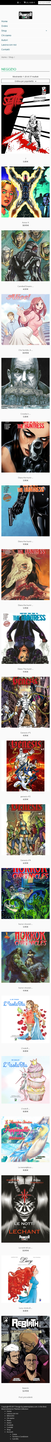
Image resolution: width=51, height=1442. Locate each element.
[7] (25, 119)
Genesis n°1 (25, 733)
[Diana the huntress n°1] (25, 446)
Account (10, 1432)
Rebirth (25, 1388)
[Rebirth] (25, 1349)
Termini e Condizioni (20, 1437)
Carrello (15, 1439)
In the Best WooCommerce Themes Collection (23, 1408)
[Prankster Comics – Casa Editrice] (25, 15)
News (9, 1420)
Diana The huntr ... (25, 669)
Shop (11, 57)
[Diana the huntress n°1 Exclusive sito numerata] (25, 510)
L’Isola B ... (25, 1048)
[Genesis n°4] (25, 829)
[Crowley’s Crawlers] (25, 383)
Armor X (25, 222)
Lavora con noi (12, 1414)
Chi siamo (10, 1418)
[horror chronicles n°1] (25, 893)
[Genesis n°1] (25, 702)
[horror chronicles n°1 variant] (25, 957)
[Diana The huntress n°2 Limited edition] (25, 638)
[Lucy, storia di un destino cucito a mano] (25, 1279)
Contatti (10, 1427)
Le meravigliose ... (25, 1167)
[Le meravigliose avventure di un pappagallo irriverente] (25, 1139)
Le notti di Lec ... (25, 1248)
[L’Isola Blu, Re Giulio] (25, 1079)
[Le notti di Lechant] (25, 1208)
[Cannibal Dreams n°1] (25, 255)
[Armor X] (25, 191)
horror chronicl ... (25, 924)
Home (9, 1411)
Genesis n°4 (25, 860)
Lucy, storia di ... (25, 1308)
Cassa (14, 1434)
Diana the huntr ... (25, 477)
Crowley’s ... (26, 414)
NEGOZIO (10, 1416)
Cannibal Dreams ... (25, 286)
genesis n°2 (25, 796)
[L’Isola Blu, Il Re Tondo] (25, 1019)
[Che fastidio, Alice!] (25, 319)
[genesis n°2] (25, 765)
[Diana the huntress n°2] (25, 574)
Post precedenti (26, 1397)
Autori (9, 1423)
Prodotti (10, 1425)
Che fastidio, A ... (25, 350)
